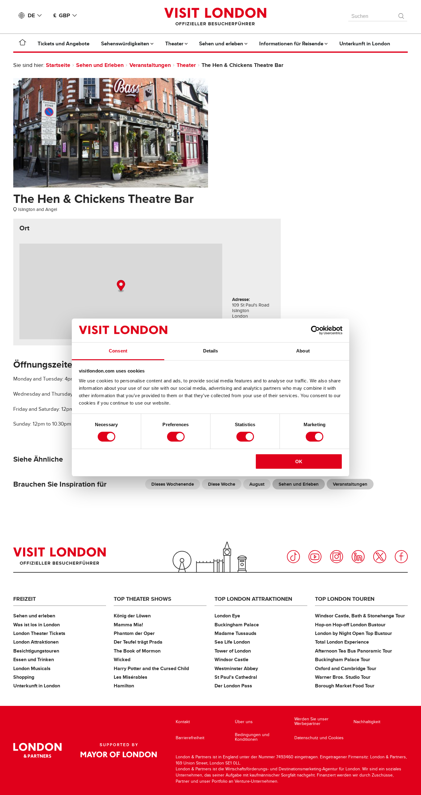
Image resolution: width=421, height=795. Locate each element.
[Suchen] (401, 14)
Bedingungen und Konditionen (252, 737)
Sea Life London (232, 641)
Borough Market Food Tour (344, 685)
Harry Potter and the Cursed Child (151, 668)
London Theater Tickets (39, 633)
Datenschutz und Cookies (319, 737)
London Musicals (32, 668)
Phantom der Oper (134, 633)
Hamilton (124, 685)
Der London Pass (233, 685)
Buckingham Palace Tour (342, 659)
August (256, 484)
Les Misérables (130, 677)
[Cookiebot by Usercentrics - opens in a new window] (315, 330)
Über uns (244, 721)
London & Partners (37, 750)
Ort (24, 228)
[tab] (24, 228)
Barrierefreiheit (190, 737)
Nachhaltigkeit (367, 721)
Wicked (122, 659)
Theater (186, 65)
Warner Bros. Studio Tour (342, 677)
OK (298, 461)
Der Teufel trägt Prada (138, 641)
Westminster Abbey (236, 668)
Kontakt (183, 721)
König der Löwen (132, 615)
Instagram (336, 556)
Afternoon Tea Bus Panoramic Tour (353, 650)
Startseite (58, 65)
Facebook (401, 556)
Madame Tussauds (235, 633)
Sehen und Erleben (100, 65)
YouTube (315, 556)
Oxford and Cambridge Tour (345, 668)
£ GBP (61, 15)
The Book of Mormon (137, 650)
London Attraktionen (36, 641)
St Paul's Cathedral (236, 677)
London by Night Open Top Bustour (353, 633)
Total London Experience (342, 641)
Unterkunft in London (36, 685)
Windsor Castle (231, 659)
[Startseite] (22, 43)
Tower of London (233, 650)
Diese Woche (221, 484)
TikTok (293, 556)
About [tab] (303, 350)
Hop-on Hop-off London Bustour (350, 624)
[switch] (176, 437)
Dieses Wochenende (172, 484)
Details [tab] (210, 350)
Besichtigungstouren (36, 650)
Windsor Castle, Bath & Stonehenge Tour (360, 615)
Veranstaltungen (150, 65)
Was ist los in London (36, 624)
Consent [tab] (118, 350)
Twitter (379, 556)
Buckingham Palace (237, 624)
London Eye (227, 615)
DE (31, 15)
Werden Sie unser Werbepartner (311, 721)
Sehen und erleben (34, 615)
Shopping (23, 677)
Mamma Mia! (128, 624)
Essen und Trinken (33, 659)
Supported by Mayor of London (118, 750)
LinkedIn (358, 556)
